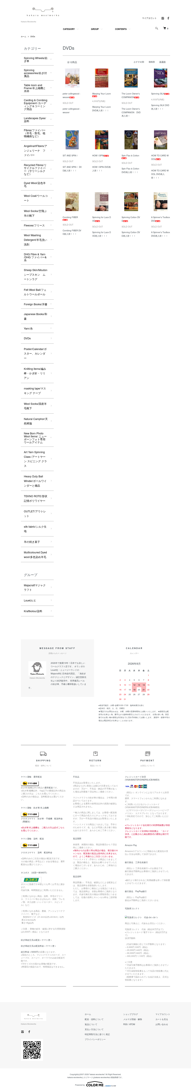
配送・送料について (94, 1019)
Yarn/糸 (28, 328)
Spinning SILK (157, 93)
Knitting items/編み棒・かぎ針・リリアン (35, 373)
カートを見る (161, 1019)
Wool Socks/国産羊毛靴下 (35, 406)
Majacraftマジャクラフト (35, 587)
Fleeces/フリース (34, 225)
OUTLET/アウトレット (35, 513)
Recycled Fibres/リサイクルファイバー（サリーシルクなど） (35, 169)
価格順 (152, 61)
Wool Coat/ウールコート (36, 198)
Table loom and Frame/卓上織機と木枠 (35, 88)
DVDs (32, 36)
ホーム (23, 36)
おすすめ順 (139, 61)
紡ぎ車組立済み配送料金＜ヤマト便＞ (38, 945)
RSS (125, 1024)
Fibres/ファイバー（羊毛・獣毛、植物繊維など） (35, 133)
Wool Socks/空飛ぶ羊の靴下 (35, 213)
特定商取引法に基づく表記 (97, 1034)
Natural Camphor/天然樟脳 (36, 421)
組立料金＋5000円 (29, 951)
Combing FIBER (70, 217)
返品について (91, 1024)
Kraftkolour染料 (33, 611)
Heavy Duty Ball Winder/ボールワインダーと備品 (35, 480)
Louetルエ (30, 600)
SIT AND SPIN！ (70, 155)
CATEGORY (69, 29)
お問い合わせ (161, 1024)
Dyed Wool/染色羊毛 (35, 184)
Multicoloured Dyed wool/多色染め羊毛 (35, 554)
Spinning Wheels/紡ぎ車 (35, 59)
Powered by (80, 1085)
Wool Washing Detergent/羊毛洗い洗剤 (35, 239)
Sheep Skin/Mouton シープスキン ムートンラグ (35, 274)
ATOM (132, 1024)
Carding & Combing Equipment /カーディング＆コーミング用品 (35, 104)
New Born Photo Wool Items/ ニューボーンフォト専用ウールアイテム (35, 437)
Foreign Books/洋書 (35, 304)
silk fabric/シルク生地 (35, 529)
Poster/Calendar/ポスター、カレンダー (35, 353)
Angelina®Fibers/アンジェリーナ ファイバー (35, 150)
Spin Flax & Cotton (130, 155)
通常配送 (48, 787)
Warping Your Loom (101, 93)
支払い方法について (94, 1029)
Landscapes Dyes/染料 (35, 119)
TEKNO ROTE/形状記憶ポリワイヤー (35, 498)
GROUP (95, 29)
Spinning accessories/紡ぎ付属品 (35, 73)
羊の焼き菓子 (32, 542)
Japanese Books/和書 (35, 316)
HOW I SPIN (98, 155)
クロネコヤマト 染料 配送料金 (36, 852)
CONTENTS (121, 29)
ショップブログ (130, 1014)
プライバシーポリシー (95, 1039)
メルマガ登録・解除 (132, 1019)
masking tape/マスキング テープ (35, 390)
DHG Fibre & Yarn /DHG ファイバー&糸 (35, 257)
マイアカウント (149, 18)
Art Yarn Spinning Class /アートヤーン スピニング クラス (35, 459)
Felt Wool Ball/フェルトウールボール (35, 292)
